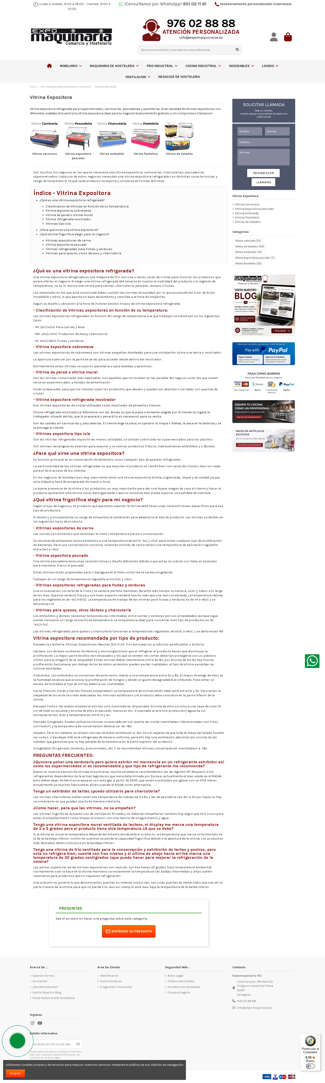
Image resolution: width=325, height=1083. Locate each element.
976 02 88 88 (246, 1001)
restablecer (263, 173)
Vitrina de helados (179, 154)
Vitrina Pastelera (146, 154)
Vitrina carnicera (44, 154)
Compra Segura (179, 992)
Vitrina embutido (112, 154)
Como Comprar (111, 981)
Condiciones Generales (184, 987)
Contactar (40, 981)
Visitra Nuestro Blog (46, 992)
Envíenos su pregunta (132, 931)
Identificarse (109, 976)
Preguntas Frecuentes (116, 987)
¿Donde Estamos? (45, 987)
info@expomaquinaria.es (254, 1008)
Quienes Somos (43, 976)
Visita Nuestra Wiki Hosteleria (53, 998)
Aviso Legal (175, 976)
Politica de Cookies (181, 981)
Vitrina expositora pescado (254, 209)
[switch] (310, 1066)
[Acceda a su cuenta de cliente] (273, 37)
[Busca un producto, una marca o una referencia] (237, 50)
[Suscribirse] (78, 1044)
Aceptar (15, 1073)
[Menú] (318, 1036)
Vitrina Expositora (245, 196)
